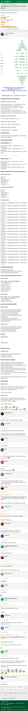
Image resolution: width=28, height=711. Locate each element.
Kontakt (2, 703)
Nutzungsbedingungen (10, 703)
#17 (26, 620)
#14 (26, 578)
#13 (26, 561)
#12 (26, 550)
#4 (26, 443)
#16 (26, 603)
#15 (26, 590)
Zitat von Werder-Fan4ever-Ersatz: (8, 564)
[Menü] (1, 1)
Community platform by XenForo (11, 707)
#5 (26, 453)
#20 (26, 681)
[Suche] (26, 1)
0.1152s (17, 709)
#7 (26, 478)
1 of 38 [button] (10, 687)
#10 (26, 528)
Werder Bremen (5, 701)
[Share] (25, 38)
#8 (26, 492)
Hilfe (2, 704)
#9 (26, 511)
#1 (26, 38)
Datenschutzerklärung (20, 703)
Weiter (14, 687)
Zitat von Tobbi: (5, 514)
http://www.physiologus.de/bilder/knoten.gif (11, 644)
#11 (26, 540)
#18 (26, 632)
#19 (26, 656)
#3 (26, 428)
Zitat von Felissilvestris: (6, 494)
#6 (26, 466)
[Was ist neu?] (23, 1)
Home (5, 704)
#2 (26, 417)
